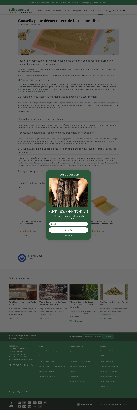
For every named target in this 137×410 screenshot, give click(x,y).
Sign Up (68, 230)
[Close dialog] (88, 172)
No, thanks (68, 235)
